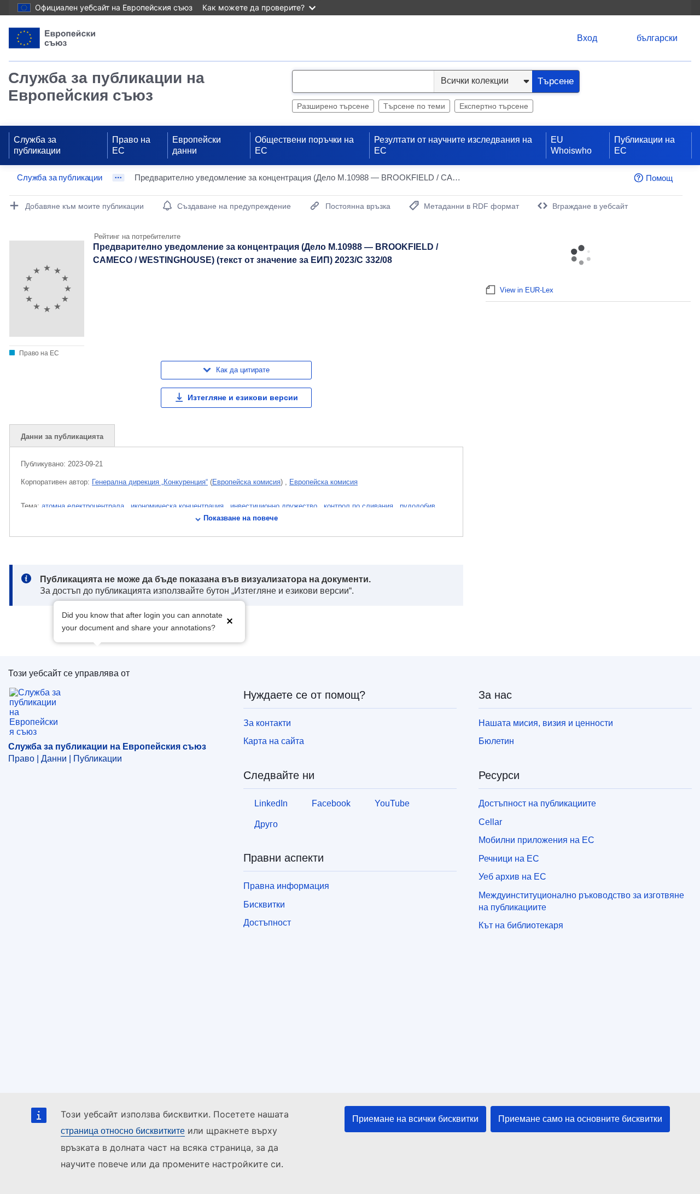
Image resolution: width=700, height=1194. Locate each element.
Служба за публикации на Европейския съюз (106, 86)
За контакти (267, 723)
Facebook (331, 803)
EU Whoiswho (571, 145)
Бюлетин (496, 741)
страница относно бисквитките (123, 1131)
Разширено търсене (333, 106)
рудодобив (419, 506)
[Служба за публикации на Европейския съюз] (52, 38)
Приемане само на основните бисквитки (580, 1118)
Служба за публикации (37, 145)
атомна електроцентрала (84, 506)
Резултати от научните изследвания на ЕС (453, 145)
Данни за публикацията (62, 436)
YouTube (392, 803)
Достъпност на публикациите (537, 803)
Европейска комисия (246, 482)
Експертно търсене (493, 106)
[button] (230, 620)
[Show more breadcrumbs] (118, 178)
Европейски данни (196, 145)
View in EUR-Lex (526, 290)
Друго (266, 824)
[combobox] (363, 81)
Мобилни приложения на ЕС (536, 840)
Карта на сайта (273, 741)
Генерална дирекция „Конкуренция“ (150, 482)
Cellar (490, 822)
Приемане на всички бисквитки (415, 1118)
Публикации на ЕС (644, 145)
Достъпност (267, 922)
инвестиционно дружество (274, 506)
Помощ (659, 178)
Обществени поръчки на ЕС (304, 145)
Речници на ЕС (509, 858)
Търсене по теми (414, 106)
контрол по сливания (359, 506)
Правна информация (286, 886)
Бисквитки (264, 904)
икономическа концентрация (178, 506)
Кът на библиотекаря (521, 925)
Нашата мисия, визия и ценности (546, 723)
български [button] (657, 38)
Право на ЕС (131, 145)
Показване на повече (240, 518)
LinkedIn (271, 803)
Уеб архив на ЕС (512, 876)
